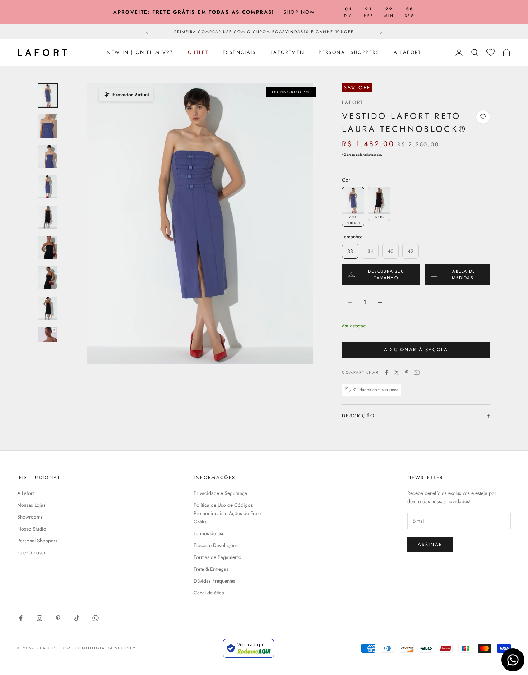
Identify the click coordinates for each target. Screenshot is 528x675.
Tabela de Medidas (462, 274)
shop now (299, 12)
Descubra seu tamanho (386, 274)
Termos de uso (209, 533)
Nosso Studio (31, 528)
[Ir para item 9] (48, 338)
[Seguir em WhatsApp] (95, 618)
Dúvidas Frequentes (214, 580)
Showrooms (30, 516)
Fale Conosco (32, 552)
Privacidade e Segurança (220, 493)
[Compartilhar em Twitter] (396, 372)
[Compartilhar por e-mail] (417, 372)
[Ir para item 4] (48, 186)
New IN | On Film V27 (140, 52)
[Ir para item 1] (48, 95)
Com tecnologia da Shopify (98, 648)
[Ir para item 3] (48, 156)
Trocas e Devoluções (216, 545)
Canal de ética (209, 592)
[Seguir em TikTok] (76, 618)
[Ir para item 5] (48, 217)
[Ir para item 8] (48, 308)
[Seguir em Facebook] (20, 618)
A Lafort (407, 52)
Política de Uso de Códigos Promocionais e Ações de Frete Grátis (227, 513)
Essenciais (239, 52)
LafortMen (287, 52)
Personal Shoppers (349, 52)
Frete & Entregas (211, 569)
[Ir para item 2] (48, 126)
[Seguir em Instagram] (39, 618)
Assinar (430, 544)
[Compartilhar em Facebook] (386, 372)
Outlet (198, 52)
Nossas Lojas (31, 505)
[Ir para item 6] (48, 247)
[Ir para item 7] (48, 278)
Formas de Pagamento (217, 557)
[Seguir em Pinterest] (58, 618)
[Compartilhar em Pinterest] (406, 372)
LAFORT (352, 102)
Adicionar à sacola (416, 349)
